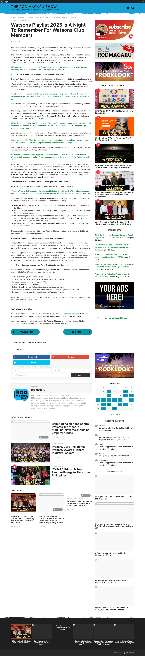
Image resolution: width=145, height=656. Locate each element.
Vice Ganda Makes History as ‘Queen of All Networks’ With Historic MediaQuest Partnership (114, 195)
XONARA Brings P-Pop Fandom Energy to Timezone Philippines (71, 472)
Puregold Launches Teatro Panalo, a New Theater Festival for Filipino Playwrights (114, 166)
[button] (128, 8)
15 (103, 400)
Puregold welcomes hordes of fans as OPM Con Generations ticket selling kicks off (114, 526)
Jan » (117, 414)
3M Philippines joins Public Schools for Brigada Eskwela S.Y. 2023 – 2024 (114, 438)
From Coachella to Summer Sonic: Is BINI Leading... (62, 627)
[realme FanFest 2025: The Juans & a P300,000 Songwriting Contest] (114, 596)
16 (109, 400)
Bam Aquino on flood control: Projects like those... (41, 642)
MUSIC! (25, 21)
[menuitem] (2, 1)
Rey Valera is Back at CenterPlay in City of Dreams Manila (115, 429)
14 (98, 400)
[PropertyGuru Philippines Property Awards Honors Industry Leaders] (30, 452)
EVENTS (54, 443)
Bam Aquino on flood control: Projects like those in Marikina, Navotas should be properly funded (71, 428)
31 (114, 408)
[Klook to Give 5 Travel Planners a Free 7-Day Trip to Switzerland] (114, 126)
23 (109, 404)
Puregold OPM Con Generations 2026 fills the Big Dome (114, 498)
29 (103, 408)
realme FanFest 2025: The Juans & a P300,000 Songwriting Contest (111, 609)
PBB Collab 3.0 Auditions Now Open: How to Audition (114, 112)
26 (125, 404)
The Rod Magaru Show (34, 7)
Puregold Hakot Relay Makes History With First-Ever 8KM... (83, 642)
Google (71, 357)
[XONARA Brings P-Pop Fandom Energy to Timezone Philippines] (30, 475)
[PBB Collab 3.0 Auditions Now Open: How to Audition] (114, 99)
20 (131, 400)
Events (69, 498)
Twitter (33, 363)
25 (120, 404)
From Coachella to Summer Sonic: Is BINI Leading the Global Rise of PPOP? (79, 503)
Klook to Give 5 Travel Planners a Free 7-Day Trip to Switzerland (113, 139)
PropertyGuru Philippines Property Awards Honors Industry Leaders (68, 449)
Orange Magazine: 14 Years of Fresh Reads (116, 456)
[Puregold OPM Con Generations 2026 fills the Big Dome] (114, 485)
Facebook (32, 357)
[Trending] (15, 466)
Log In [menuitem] (6, 2)
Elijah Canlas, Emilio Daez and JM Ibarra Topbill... (21, 642)
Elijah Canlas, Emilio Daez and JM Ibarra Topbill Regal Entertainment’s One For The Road (23, 519)
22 (103, 404)
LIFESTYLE (16, 21)
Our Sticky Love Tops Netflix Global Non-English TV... (124, 642)
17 (114, 400)
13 (131, 396)
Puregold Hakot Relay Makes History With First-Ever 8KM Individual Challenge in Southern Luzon (114, 266)
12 (125, 396)
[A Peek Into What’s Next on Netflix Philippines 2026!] (114, 541)
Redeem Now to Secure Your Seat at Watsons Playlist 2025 (111, 581)
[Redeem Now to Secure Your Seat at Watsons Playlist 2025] (114, 568)
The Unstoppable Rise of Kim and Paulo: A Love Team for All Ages (116, 447)
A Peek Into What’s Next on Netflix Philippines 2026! (110, 554)
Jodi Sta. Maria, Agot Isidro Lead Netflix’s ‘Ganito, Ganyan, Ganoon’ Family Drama (113, 223)
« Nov (111, 414)
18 (120, 400)
